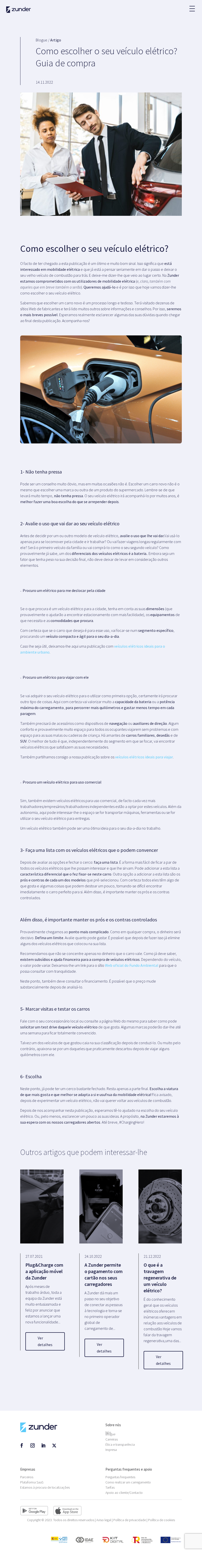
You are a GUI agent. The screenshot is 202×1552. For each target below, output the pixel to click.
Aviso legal (103, 1520)
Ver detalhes (45, 1341)
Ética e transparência (120, 1444)
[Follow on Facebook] (21, 1445)
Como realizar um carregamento (128, 1482)
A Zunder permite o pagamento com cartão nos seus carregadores (103, 1274)
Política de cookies (161, 1520)
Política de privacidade (129, 1520)
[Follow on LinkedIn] (43, 1445)
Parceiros (26, 1477)
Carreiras (111, 1439)
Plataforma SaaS (31, 1482)
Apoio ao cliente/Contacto (124, 1492)
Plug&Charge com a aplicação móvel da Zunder (44, 1271)
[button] (192, 6)
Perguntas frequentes (120, 1477)
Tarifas (110, 1487)
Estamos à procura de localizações (45, 1487)
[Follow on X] (54, 1445)
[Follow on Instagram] (32, 1445)
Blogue (110, 1434)
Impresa (111, 1449)
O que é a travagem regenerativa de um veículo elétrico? (160, 1278)
